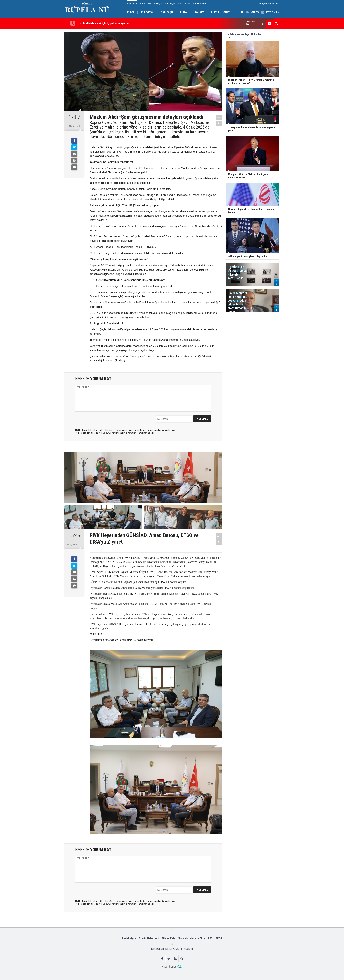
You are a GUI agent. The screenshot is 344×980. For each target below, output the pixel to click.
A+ (219, 117)
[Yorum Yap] (74, 167)
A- (219, 123)
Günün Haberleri (149, 938)
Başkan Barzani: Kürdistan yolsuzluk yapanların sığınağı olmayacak (124, 23)
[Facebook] (74, 141)
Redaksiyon (129, 938)
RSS (210, 938)
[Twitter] (74, 147)
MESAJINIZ (185, 3)
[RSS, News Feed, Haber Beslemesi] (175, 958)
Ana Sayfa (132, 3)
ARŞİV (159, 3)
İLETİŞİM (171, 3)
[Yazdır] (74, 160)
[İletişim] (269, 23)
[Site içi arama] (276, 23)
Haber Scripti (169, 966)
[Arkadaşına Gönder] (74, 154)
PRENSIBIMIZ (202, 3)
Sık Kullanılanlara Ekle (191, 938)
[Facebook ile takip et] (162, 958)
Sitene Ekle (168, 938)
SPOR (219, 938)
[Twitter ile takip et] (168, 958)
